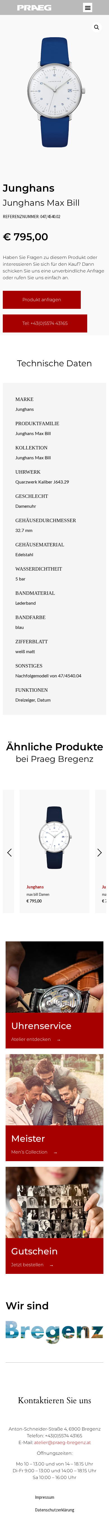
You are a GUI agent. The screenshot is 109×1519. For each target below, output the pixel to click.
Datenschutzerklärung (54, 1510)
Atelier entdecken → (36, 1039)
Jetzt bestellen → (32, 1264)
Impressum (44, 1497)
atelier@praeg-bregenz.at (62, 1442)
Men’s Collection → (34, 1152)
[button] (87, 7)
